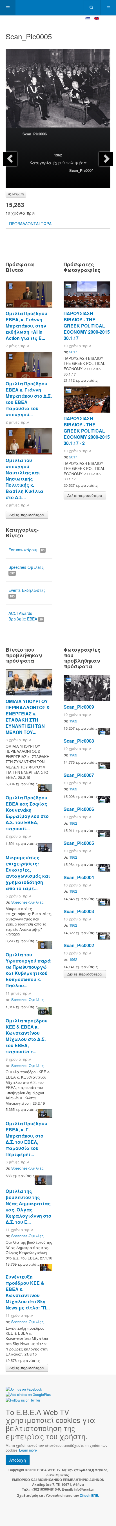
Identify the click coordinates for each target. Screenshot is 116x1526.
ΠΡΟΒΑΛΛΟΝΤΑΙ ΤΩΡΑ (30, 223)
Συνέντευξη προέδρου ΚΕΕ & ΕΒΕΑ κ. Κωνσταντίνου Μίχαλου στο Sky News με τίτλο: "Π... (28, 1292)
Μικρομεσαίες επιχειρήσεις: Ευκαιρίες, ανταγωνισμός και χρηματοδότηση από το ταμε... (28, 873)
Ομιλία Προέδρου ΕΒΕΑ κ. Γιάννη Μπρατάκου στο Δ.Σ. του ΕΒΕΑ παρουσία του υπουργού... (29, 399)
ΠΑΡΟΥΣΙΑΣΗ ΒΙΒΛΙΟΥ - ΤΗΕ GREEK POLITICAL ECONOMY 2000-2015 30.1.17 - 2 (87, 430)
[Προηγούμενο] (10, 159)
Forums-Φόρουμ (26, 549)
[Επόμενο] (106, 159)
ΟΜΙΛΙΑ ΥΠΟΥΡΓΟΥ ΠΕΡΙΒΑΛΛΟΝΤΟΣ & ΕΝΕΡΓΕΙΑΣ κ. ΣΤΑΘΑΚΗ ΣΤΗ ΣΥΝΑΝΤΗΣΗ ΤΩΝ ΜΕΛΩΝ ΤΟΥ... (28, 716)
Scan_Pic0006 (35, 134)
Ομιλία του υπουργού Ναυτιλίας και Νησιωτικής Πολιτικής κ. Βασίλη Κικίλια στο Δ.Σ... (24, 479)
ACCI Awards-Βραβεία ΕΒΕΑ (25, 616)
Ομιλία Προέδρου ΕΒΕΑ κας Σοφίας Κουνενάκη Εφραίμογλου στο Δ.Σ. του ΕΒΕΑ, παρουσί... (27, 813)
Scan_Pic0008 (79, 741)
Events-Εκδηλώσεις (27, 592)
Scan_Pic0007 (79, 775)
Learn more (28, 1450)
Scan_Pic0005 (79, 843)
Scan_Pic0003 (79, 911)
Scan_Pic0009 (79, 707)
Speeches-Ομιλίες (26, 569)
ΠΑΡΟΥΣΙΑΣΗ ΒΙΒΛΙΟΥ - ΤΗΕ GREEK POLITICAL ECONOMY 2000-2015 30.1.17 (87, 325)
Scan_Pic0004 (81, 170)
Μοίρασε (18, 194)
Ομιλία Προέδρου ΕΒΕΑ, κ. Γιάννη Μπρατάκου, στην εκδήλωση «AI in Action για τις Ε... (26, 325)
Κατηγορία (40, 162)
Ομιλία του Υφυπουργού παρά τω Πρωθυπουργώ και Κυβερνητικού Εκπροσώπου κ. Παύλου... (28, 970)
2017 (73, 351)
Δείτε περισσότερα (26, 514)
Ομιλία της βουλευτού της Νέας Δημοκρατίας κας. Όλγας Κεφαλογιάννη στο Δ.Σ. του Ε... (28, 1206)
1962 (58, 155)
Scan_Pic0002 (79, 945)
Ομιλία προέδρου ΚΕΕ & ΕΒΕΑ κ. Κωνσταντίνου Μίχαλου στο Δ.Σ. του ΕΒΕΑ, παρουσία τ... (27, 1036)
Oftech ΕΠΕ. (89, 1495)
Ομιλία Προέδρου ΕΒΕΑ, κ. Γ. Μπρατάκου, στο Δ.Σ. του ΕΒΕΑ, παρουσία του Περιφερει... (26, 1138)
